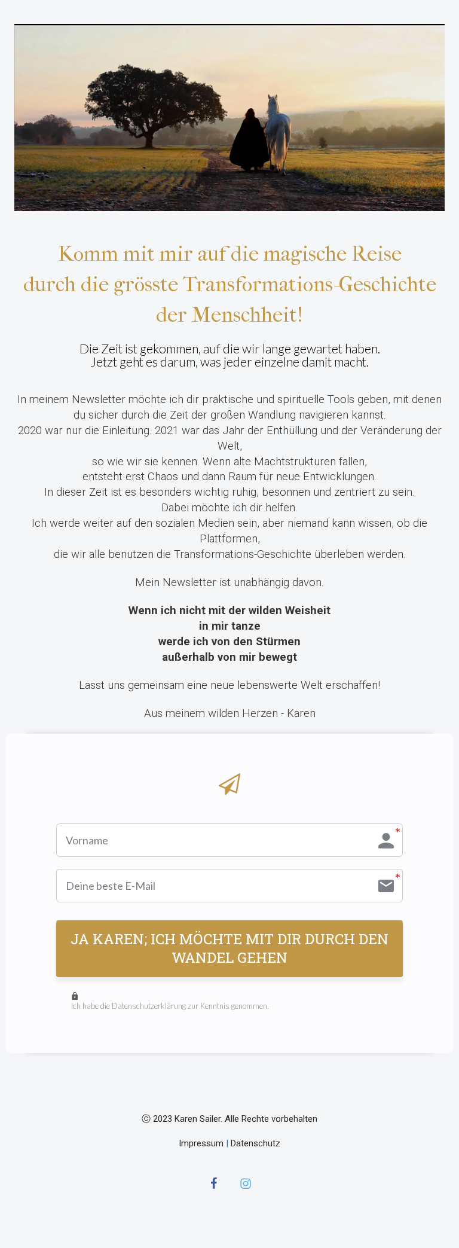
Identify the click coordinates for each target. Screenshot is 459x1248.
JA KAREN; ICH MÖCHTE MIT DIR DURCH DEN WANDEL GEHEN (229, 948)
